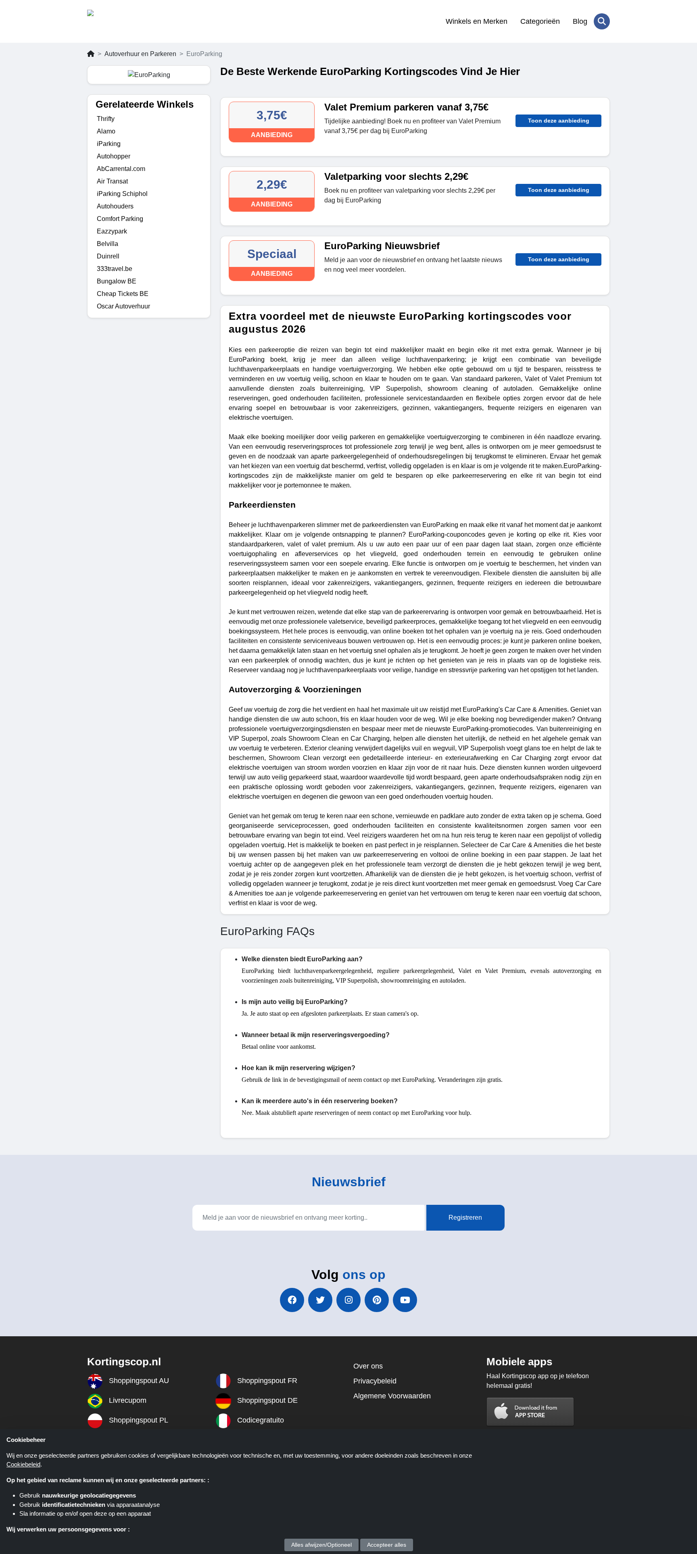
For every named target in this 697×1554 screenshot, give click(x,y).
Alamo (106, 131)
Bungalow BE (116, 281)
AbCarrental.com (121, 168)
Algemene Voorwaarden (392, 1396)
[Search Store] (602, 21)
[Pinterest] (377, 1300)
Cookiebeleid (23, 1464)
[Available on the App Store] (530, 1411)
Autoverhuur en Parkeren (140, 53)
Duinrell (108, 256)
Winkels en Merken (476, 21)
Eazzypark (112, 231)
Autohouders (115, 206)
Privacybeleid (374, 1381)
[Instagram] (348, 1300)
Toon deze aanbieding (558, 120)
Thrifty (106, 118)
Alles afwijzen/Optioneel (321, 1545)
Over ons (368, 1366)
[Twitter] (320, 1300)
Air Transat (112, 181)
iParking (109, 143)
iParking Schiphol (122, 193)
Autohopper (113, 156)
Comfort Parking (120, 218)
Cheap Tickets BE (122, 293)
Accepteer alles (386, 1545)
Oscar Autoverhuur (123, 306)
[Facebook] (292, 1300)
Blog (580, 21)
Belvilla (107, 243)
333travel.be (114, 268)
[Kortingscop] (126, 21)
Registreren (465, 1217)
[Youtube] (405, 1300)
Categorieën (540, 21)
